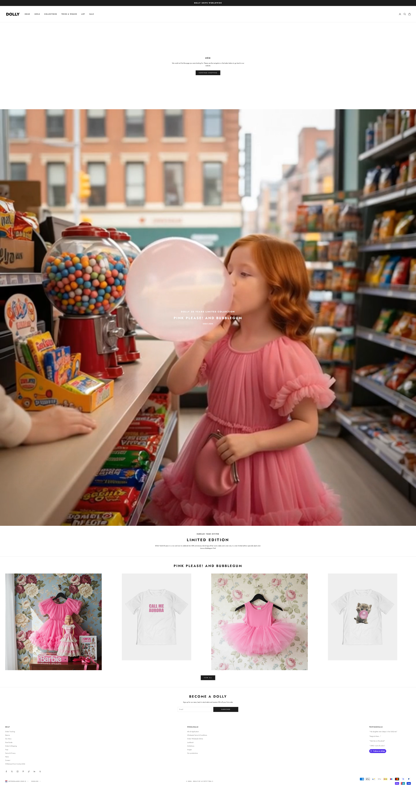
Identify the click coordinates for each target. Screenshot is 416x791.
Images (189, 749)
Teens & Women (69, 14)
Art (83, 14)
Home (27, 14)
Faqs (6, 749)
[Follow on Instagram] (17, 771)
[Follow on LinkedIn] (34, 771)
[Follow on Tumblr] (40, 771)
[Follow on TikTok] (29, 771)
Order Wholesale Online (195, 739)
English (34, 781)
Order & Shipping (11, 746)
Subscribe (225, 709)
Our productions (192, 753)
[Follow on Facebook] (6, 771)
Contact (7, 760)
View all (208, 678)
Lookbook (190, 742)
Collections (50, 14)
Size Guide (8, 742)
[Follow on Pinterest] (23, 771)
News (7, 757)
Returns (7, 735)
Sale (91, 14)
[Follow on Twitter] (12, 771)
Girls (37, 14)
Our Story (8, 739)
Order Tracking (10, 731)
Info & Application (193, 731)
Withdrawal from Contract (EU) (15, 764)
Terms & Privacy (10, 753)
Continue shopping (208, 73)
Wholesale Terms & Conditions (197, 735)
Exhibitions (190, 746)
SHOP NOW (208, 324)
